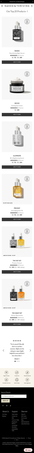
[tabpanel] (17, 350)
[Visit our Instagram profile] (6, 406)
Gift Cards (23, 416)
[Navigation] (2, 6)
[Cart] (32, 5)
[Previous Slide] (1, 2)
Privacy (29, 438)
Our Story (4, 414)
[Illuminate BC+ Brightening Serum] (17, 136)
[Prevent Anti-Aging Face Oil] (17, 189)
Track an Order (15, 420)
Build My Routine (25, 421)
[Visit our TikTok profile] (10, 405)
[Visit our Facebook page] (3, 406)
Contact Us (14, 416)
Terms (17, 439)
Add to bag (17, 62)
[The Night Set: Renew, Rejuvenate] (17, 294)
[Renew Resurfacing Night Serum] (17, 32)
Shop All (23, 414)
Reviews (4, 416)
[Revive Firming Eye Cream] (17, 84)
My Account (24, 418)
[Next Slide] (33, 2)
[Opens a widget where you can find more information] (28, 450)
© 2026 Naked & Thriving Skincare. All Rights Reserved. (13, 438)
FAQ (13, 418)
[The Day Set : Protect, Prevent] (17, 241)
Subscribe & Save (25, 423)
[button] (3, 351)
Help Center (15, 414)
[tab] (15, 361)
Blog (22, 420)
